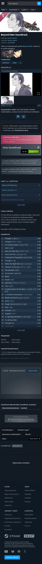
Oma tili (27, 526)
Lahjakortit (8, 505)
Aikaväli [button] (27, 434)
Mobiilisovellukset (12, 557)
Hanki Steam (29, 514)
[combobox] (22, 3)
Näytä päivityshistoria (9, 195)
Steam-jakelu (8, 501)
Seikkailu (5, 63)
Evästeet (7, 526)
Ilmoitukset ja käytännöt (12, 522)
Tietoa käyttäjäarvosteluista (10, 408)
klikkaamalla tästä (21, 130)
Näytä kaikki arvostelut (21, 463)
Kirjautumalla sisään (8, 109)
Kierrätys (28, 501)
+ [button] (20, 63)
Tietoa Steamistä (10, 490)
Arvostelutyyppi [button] (7, 430)
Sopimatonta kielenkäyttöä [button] (11, 434)
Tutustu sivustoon (8, 190)
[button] (4, 9)
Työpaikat (28, 494)
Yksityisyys (8, 514)
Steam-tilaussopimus (11, 494)
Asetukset (24, 408)
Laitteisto (28, 498)
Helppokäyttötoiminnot (12, 518)
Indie (14, 63)
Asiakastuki (28, 522)
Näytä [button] (4, 439)
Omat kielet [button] (16, 446)
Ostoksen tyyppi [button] (23, 430)
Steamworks (8, 498)
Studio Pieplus (12, 38)
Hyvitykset (8, 529)
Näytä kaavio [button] (34, 438)
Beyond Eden (27, 46)
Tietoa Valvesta (30, 490)
